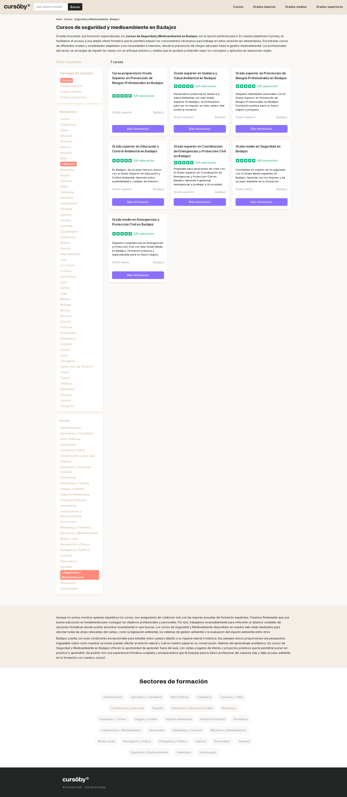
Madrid (65, 299)
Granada (66, 226)
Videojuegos (69, 588)
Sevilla (65, 349)
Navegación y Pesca (74, 544)
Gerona (65, 220)
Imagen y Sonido (72, 488)
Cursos (238, 6)
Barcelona (67, 169)
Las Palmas (68, 276)
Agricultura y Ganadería (77, 433)
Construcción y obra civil (77, 455)
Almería (65, 147)
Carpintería (68, 444)
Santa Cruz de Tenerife (76, 366)
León (63, 282)
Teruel (64, 372)
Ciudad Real (68, 203)
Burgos (65, 175)
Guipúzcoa (68, 237)
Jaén (63, 259)
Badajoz (69, 164)
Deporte (65, 461)
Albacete (66, 135)
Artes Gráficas (70, 439)
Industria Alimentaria (74, 494)
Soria (63, 355)
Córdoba (66, 209)
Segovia (66, 344)
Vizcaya (65, 394)
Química (66, 555)
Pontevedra (68, 332)
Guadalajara (69, 231)
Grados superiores (329, 6)
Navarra (65, 316)
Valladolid (67, 389)
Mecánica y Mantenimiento (79, 533)
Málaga (65, 304)
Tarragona (67, 361)
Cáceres (66, 181)
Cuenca (65, 214)
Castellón (67, 197)
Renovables (68, 561)
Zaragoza (67, 406)
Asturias (66, 152)
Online (64, 119)
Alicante (66, 141)
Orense (65, 321)
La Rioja (65, 271)
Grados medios (296, 6)
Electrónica (68, 477)
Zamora (65, 400)
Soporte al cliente (95, 787)
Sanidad (66, 566)
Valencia (66, 383)
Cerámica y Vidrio (72, 450)
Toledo (65, 378)
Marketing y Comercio (75, 527)
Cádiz (64, 186)
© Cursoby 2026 (72, 787)
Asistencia (67, 112)
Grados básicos (264, 6)
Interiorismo (68, 521)
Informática (68, 505)
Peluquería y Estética (75, 550)
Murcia (65, 310)
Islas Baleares (70, 254)
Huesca (65, 248)
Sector (64, 421)
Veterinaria (68, 583)
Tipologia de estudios (76, 73)
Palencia (66, 327)
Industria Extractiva (73, 500)
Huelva (65, 242)
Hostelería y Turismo (74, 483)
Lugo (63, 293)
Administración (70, 427)
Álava (64, 130)
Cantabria (67, 192)
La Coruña (67, 265)
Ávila (63, 158)
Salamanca (68, 338)
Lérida (64, 287)
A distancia (68, 124)
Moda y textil (69, 538)
